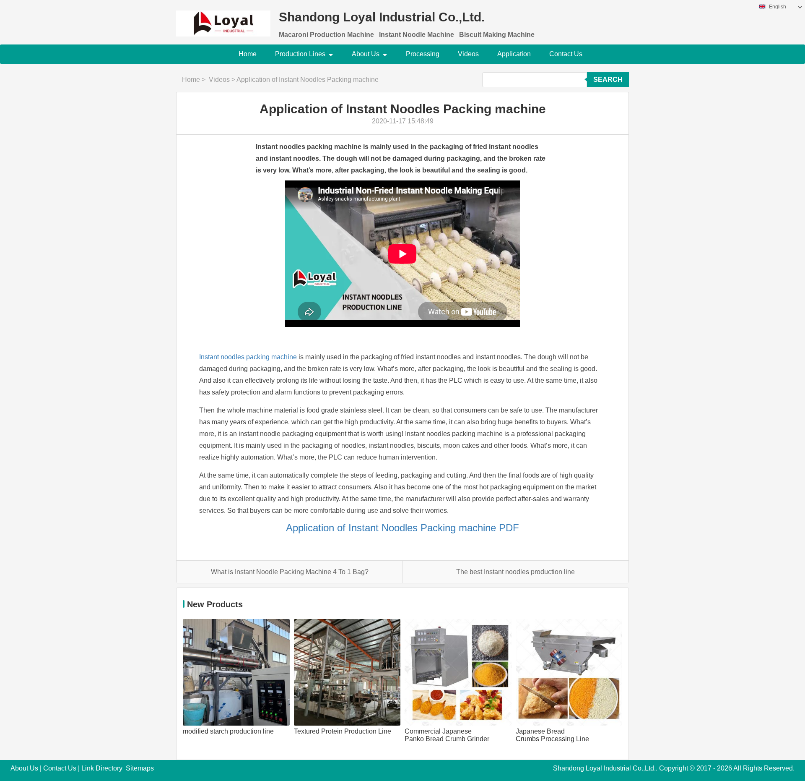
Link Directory (101, 768)
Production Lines (300, 53)
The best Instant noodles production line (515, 571)
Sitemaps (140, 768)
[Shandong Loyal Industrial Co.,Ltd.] (223, 18)
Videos (468, 53)
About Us (365, 53)
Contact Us (565, 53)
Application (514, 53)
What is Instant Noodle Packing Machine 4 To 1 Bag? (290, 571)
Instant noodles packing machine (248, 356)
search (608, 79)
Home (248, 53)
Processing (422, 53)
